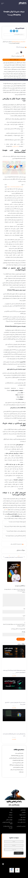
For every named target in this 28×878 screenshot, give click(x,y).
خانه (24, 42)
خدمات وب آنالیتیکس (21, 826)
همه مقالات (21, 772)
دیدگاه (23, 592)
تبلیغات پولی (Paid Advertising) (17, 42)
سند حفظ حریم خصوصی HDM (7, 823)
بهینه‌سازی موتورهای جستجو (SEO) (16, 765)
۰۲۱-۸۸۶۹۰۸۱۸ (14, 805)
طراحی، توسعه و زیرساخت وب (17, 763)
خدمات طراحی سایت (22, 822)
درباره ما (10, 815)
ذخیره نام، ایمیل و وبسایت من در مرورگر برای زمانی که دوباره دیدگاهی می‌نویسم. (14, 625)
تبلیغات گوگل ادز (22, 820)
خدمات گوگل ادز (15, 146)
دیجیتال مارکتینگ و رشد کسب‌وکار (17, 770)
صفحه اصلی (23, 810)
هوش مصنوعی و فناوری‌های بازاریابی (16, 758)
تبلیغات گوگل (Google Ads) (18, 760)
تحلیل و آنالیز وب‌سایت (19, 753)
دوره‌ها (10, 812)
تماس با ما (10, 817)
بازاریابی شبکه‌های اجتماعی (18, 767)
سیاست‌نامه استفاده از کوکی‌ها (7, 827)
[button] (17, 31)
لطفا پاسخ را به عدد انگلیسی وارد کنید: (18, 629)
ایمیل (23, 616)
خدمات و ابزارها (23, 815)
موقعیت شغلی (9, 820)
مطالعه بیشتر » (14, 675)
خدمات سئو (23, 817)
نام (24, 609)
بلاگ (11, 810)
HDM (6, 510)
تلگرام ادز (24, 812)
